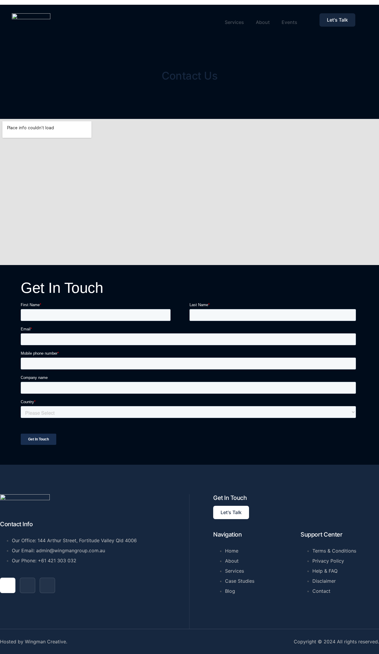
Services (234, 22)
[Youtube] (27, 585)
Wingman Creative (45, 642)
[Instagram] (47, 585)
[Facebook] (7, 585)
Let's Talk (337, 20)
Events (289, 22)
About (263, 22)
